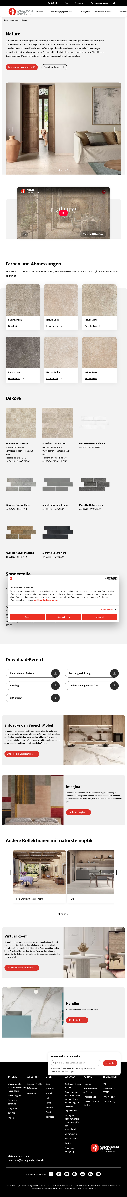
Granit (49, 1112)
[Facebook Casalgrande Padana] (51, 1174)
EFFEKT (49, 1077)
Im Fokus (12, 1077)
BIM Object (13, 1113)
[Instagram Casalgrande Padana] (58, 1174)
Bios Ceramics (71, 1138)
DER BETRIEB (33, 1077)
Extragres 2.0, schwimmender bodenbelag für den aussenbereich (72, 1122)
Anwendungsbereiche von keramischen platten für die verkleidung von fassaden (73, 1099)
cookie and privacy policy (45, 600)
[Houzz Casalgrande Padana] (90, 1174)
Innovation (31, 1093)
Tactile (68, 1143)
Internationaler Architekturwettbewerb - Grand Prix (16, 1087)
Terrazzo (50, 1117)
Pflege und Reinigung (70, 1149)
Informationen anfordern (90, 1090)
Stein (48, 1084)
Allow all (100, 617)
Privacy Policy (109, 1097)
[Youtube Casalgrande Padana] (66, 1174)
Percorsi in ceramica (12, 1102)
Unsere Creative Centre (91, 1103)
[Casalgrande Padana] (20, 11)
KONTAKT (88, 1077)
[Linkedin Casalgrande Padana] (82, 1174)
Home (6, 20)
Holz (48, 1098)
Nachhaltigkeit (14, 1095)
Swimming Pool (72, 1134)
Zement (49, 1107)
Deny (27, 617)
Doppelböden (71, 1111)
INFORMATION (110, 1077)
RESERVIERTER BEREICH (109, 1090)
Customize (62, 617)
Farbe (48, 1103)
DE (114, 3)
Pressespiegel (90, 1097)
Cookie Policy (109, 1101)
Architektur (32, 1089)
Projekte (12, 1118)
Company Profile (34, 1084)
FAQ (105, 1084)
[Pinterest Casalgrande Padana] (74, 1174)
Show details (107, 610)
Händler (87, 1084)
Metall (49, 1093)
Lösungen (70, 1077)
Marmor (50, 1089)
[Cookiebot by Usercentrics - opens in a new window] (106, 578)
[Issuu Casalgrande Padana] (98, 1174)
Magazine (12, 1108)
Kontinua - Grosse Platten (73, 1085)
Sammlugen (14, 20)
